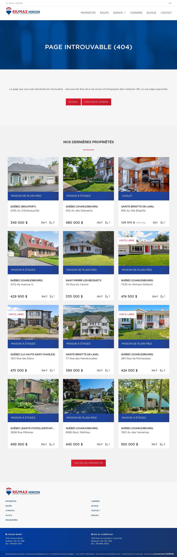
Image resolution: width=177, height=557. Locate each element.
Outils (9, 515)
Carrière (136, 13)
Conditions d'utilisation (132, 554)
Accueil (73, 102)
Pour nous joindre (96, 102)
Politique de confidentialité (108, 554)
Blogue (151, 13)
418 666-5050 (102, 544)
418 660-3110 (16, 544)
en (170, 3)
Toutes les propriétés (88, 463)
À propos (10, 510)
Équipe (104, 13)
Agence (118, 13)
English (95, 515)
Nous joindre (16, 3)
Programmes (12, 520)
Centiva (169, 554)
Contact (166, 13)
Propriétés (88, 13)
